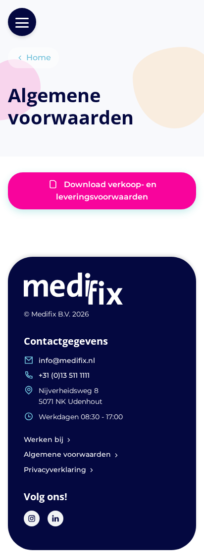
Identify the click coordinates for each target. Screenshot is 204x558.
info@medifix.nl (67, 360)
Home (38, 57)
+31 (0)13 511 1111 (64, 375)
